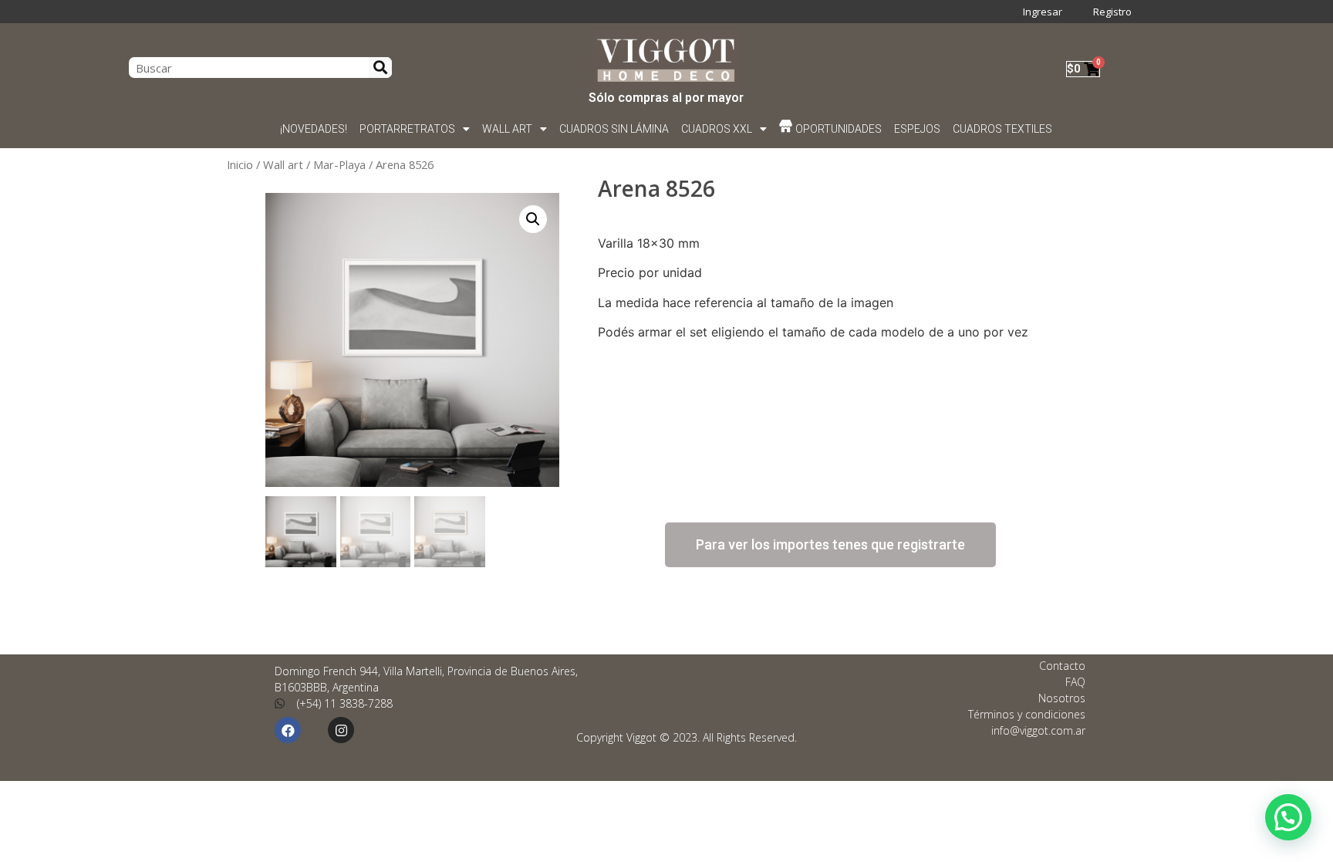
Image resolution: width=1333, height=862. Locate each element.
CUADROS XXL (716, 129)
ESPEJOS (918, 129)
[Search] (380, 67)
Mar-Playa (339, 164)
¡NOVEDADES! (313, 129)
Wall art (283, 164)
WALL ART (507, 129)
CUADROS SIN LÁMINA (614, 129)
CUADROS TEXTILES (1003, 129)
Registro (1112, 12)
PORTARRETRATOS (407, 129)
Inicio (240, 164)
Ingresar (1042, 12)
